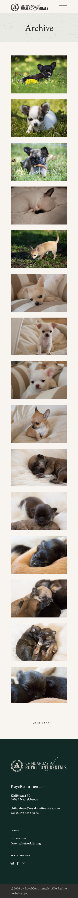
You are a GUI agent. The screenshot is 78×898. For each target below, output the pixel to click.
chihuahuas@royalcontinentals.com (35, 808)
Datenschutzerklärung (26, 843)
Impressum (18, 838)
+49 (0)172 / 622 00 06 (25, 813)
